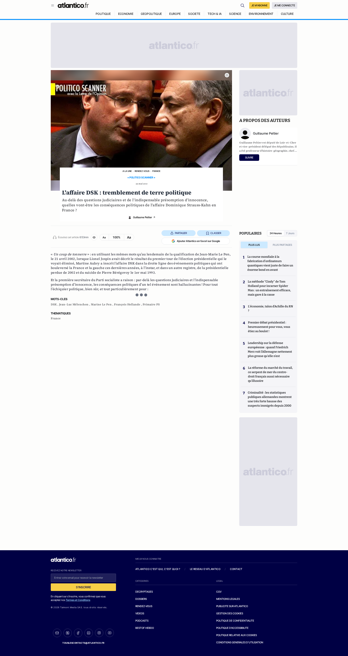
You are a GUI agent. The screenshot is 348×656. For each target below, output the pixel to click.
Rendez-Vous (142, 171)
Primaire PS (151, 304)
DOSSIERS (141, 598)
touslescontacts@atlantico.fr (83, 643)
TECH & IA (215, 14)
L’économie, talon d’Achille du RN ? (270, 308)
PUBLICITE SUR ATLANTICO (232, 606)
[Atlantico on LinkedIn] (88, 633)
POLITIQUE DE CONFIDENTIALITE (235, 620)
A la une (127, 171)
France (156, 171)
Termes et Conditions (78, 599)
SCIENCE (235, 14)
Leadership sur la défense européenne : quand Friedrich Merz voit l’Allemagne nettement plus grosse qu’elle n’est (270, 349)
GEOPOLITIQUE (151, 14)
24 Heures (276, 233)
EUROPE (175, 14)
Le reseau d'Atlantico (205, 569)
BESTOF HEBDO (144, 627)
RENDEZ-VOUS (143, 606)
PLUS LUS (254, 244)
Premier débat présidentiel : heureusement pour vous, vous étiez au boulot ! (269, 327)
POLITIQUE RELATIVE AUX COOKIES (236, 635)
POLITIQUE (103, 14)
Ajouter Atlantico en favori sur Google (198, 241)
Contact (236, 569)
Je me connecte (284, 5)
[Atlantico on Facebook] (78, 633)
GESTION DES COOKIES (229, 613)
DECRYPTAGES (144, 591)
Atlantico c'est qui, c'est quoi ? (157, 569)
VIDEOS (139, 613)
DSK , (55, 304)
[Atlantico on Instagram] (99, 633)
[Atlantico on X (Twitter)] (67, 633)
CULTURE (287, 14)
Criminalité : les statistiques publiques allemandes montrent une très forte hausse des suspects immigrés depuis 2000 (270, 399)
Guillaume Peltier (142, 217)
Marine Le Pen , (102, 304)
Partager (181, 233)
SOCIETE (194, 14)
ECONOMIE (126, 14)
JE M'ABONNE (259, 5)
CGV (218, 591)
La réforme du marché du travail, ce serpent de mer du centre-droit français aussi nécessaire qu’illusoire (270, 374)
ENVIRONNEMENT (261, 14)
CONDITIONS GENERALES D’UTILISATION (239, 642)
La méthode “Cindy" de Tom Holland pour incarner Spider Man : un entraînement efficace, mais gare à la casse (269, 288)
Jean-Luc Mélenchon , (75, 304)
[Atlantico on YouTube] (109, 633)
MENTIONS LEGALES (228, 598)
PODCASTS (141, 620)
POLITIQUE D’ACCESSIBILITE (232, 627)
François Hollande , (128, 304)
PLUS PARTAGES (282, 244)
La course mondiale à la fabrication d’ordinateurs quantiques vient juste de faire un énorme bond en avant (270, 263)
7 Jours (290, 233)
